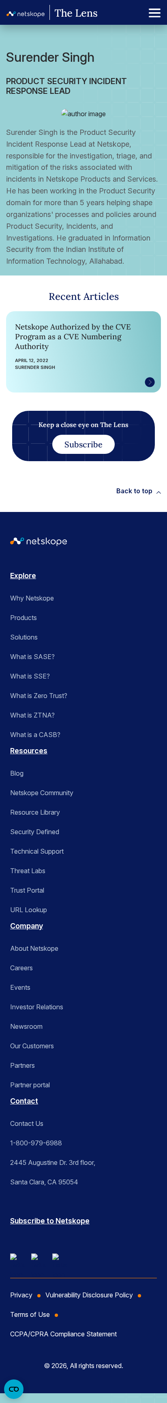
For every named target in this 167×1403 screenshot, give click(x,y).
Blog (17, 773)
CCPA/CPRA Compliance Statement (63, 1334)
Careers (21, 968)
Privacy (21, 1295)
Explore (23, 575)
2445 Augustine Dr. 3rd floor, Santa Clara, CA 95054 (52, 1172)
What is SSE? (30, 676)
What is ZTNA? (32, 715)
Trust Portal (27, 890)
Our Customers (32, 1046)
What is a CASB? (35, 735)
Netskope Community (41, 793)
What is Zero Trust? (38, 696)
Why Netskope (32, 598)
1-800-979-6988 (36, 1143)
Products (23, 618)
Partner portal (30, 1085)
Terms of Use (30, 1314)
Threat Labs (27, 871)
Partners (22, 1065)
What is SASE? (32, 657)
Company (26, 926)
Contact (24, 1101)
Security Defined (34, 832)
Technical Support (37, 851)
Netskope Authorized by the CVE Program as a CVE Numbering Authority (73, 336)
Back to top (134, 491)
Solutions (24, 637)
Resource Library (35, 812)
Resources (28, 750)
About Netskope (34, 948)
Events (20, 987)
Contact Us (26, 1123)
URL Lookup (28, 910)
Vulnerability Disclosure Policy (89, 1295)
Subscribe (83, 444)
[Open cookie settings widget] (14, 1389)
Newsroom (26, 1026)
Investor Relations (36, 1007)
